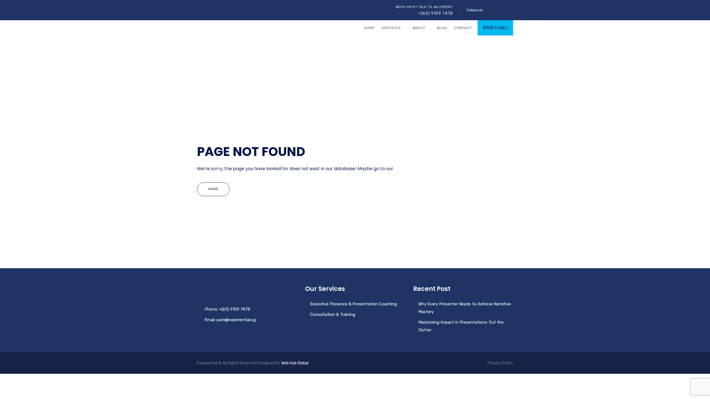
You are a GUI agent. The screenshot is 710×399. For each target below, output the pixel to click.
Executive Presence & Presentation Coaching (353, 303)
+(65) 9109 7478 (436, 13)
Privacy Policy (500, 363)
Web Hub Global (294, 363)
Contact (463, 28)
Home (369, 28)
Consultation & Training (332, 314)
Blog (442, 28)
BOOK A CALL (495, 27)
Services (391, 28)
